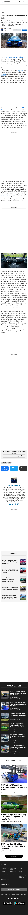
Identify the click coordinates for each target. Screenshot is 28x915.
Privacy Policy (13, 875)
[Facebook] (10, 504)
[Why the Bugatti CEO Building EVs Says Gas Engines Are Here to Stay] (5, 724)
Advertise (3, 871)
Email (23, 467)
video (9, 462)
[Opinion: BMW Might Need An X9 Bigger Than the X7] (5, 713)
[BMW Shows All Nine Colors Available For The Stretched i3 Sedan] (23, 568)
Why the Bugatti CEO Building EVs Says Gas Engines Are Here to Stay (17, 725)
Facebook (4, 469)
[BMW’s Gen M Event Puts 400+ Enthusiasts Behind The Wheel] (5, 702)
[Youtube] (15, 898)
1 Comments (24, 29)
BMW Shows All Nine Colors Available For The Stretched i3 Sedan (10, 570)
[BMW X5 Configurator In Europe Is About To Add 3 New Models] (5, 691)
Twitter (15, 467)
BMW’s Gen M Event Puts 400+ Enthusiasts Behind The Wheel (18, 704)
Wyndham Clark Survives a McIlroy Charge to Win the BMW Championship (9, 597)
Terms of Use (13, 871)
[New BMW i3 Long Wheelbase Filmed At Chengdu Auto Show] (23, 577)
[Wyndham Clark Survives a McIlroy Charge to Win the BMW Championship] (23, 595)
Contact (20, 868)
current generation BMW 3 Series (14, 57)
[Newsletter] (20, 2)
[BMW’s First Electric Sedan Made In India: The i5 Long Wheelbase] (23, 559)
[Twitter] (13, 504)
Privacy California (5, 879)
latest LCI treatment (7, 195)
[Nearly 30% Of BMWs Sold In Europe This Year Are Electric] (5, 734)
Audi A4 (3, 75)
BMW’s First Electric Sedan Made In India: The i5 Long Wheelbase (9, 561)
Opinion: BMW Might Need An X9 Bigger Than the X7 (18, 714)
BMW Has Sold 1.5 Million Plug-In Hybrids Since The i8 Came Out (18, 747)
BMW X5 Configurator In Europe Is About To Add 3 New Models (18, 693)
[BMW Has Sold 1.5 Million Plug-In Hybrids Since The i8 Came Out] (5, 745)
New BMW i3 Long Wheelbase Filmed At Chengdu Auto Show (8, 579)
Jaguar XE (20, 71)
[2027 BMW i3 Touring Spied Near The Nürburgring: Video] (23, 586)
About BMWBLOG (5, 868)
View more (13, 856)
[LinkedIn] (18, 504)
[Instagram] (15, 504)
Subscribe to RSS (5, 875)
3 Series (3, 12)
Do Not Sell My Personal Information (22, 876)
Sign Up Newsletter (21, 872)
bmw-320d (4, 462)
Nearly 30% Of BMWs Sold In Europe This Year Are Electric (18, 736)
